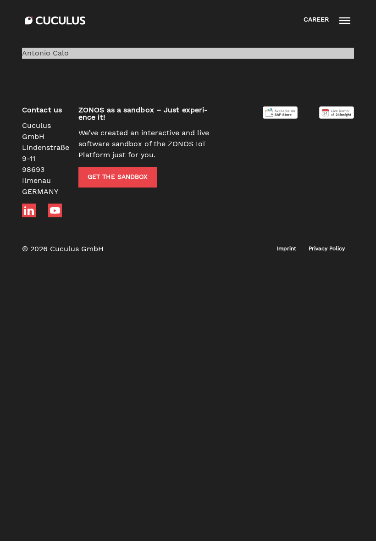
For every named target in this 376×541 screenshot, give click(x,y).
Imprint (286, 249)
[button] (345, 20)
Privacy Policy (327, 249)
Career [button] (316, 20)
